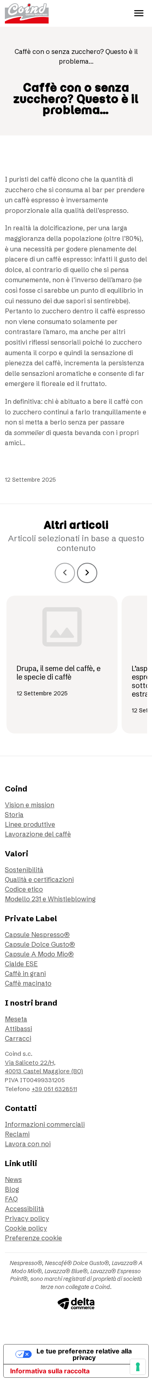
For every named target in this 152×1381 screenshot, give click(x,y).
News (13, 1179)
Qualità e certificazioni (39, 879)
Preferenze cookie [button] (33, 1238)
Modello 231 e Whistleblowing (50, 899)
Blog (12, 1189)
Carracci (18, 1038)
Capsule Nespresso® (37, 935)
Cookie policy (26, 1228)
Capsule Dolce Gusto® (40, 944)
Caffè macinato (28, 983)
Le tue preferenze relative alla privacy (84, 1354)
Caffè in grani (25, 973)
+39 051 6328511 (54, 1089)
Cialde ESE (21, 964)
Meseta (16, 1019)
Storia (14, 815)
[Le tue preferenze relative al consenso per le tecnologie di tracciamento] (138, 1367)
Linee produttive (30, 824)
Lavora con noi (28, 1144)
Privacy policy (27, 1218)
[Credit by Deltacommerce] (76, 1303)
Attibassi (18, 1029)
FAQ (11, 1199)
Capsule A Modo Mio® (39, 954)
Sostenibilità (24, 870)
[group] (62, 665)
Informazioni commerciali (45, 1124)
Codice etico (24, 889)
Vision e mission (29, 805)
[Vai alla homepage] (27, 13)
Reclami (17, 1134)
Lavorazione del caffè (38, 834)
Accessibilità (24, 1209)
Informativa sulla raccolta (50, 1371)
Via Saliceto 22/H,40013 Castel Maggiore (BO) (44, 1067)
